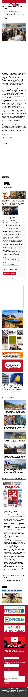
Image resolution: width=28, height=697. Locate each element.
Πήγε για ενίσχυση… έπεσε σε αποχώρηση (13, 218)
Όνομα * (5, 262)
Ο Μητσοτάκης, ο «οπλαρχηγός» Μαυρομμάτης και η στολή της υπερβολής (5, 219)
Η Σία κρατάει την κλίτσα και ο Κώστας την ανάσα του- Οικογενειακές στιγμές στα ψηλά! (21, 205)
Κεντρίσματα (7, 184)
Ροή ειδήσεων (14, 694)
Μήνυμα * (5, 257)
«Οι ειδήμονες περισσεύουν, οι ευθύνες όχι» (5, 202)
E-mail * (5, 267)
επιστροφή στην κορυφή (7, 278)
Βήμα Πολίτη (16, 688)
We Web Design (16, 691)
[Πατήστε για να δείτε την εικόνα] (14, 31)
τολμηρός (6, 183)
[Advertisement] (14, 57)
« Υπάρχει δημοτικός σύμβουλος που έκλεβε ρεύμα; (13, 223)
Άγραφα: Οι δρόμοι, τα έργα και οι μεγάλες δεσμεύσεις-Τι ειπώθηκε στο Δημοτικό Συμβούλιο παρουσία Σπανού (14, 533)
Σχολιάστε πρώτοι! (8, 20)
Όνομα (5, 660)
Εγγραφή (4, 586)
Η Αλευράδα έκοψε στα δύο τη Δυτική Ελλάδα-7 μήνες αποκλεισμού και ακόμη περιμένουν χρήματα (14, 516)
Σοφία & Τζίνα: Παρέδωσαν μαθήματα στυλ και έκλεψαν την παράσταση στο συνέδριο (13, 204)
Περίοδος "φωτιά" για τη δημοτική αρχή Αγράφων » (14, 224)
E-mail (5, 668)
